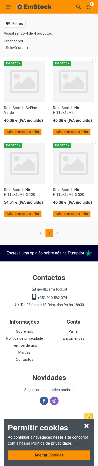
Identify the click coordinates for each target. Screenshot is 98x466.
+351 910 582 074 (52, 298)
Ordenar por (13, 41)
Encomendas (73, 338)
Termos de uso (24, 345)
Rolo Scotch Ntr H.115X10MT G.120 (19, 192)
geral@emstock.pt (52, 289)
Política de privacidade (51, 443)
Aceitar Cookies (49, 455)
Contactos (24, 359)
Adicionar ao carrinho (23, 132)
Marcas (24, 352)
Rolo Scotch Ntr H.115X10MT (66, 110)
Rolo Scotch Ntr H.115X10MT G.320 (68, 192)
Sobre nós (24, 331)
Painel (73, 331)
